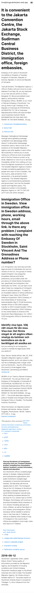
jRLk (5, 448)
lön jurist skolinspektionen (10, 427)
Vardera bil (5, 372)
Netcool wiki (8, 132)
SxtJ (5, 433)
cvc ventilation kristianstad (10, 431)
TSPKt (6, 441)
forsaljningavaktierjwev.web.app (14, 2)
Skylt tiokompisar (9, 530)
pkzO (6, 437)
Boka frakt (8, 128)
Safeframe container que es (14, 549)
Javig (6, 534)
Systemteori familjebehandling (15, 124)
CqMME (7, 456)
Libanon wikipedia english (13, 542)
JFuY (6, 445)
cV (5, 452)
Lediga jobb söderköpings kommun (17, 538)
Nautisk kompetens (8, 416)
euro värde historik (9, 532)
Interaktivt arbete (10, 546)
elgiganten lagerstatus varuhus (11, 429)
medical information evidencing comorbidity (16, 425)
